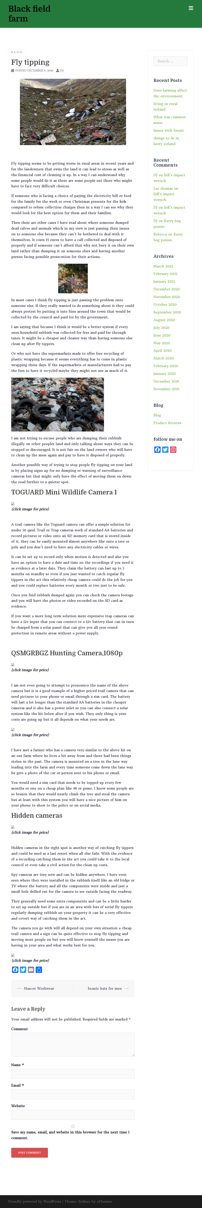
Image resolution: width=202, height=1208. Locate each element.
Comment (19, 1029)
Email (17, 1085)
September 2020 (167, 312)
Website (18, 1106)
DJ (62, 70)
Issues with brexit (168, 130)
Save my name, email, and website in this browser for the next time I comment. (70, 1135)
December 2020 (166, 289)
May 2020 (161, 343)
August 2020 (164, 320)
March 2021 (163, 266)
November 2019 (166, 389)
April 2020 (162, 350)
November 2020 (166, 297)
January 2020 (164, 373)
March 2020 (163, 358)
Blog (17, 52)
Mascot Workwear (39, 988)
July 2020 (161, 327)
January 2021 (164, 281)
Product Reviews (167, 423)
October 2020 (165, 304)
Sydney (84, 1201)
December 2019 (166, 381)
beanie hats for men (105, 988)
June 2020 (161, 335)
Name (17, 1065)
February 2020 (165, 366)
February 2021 (165, 274)
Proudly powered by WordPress (34, 1201)
